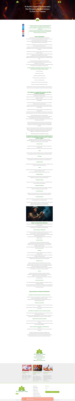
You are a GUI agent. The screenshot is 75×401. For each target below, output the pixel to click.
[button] (52, 398)
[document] (37, 200)
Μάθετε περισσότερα (30, 399)
